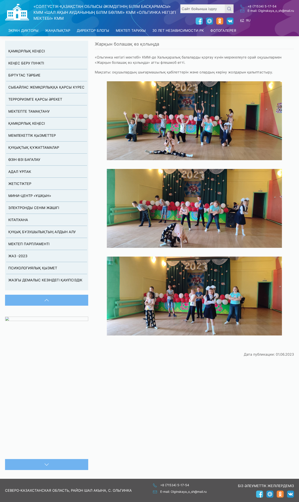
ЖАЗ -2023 (17, 256)
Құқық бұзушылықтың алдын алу (42, 232)
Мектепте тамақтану (29, 111)
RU (248, 20)
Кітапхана (18, 220)
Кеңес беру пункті (26, 63)
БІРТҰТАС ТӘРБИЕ (24, 75)
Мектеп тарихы (131, 30)
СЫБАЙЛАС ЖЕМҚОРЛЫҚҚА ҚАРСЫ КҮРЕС (46, 87)
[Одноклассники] (218, 21)
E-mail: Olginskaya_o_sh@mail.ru (271, 10)
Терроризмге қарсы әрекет (35, 99)
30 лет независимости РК (178, 30)
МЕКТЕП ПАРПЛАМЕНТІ (28, 244)
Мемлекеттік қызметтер (32, 135)
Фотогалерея (223, 30)
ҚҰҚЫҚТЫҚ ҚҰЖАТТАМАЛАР (33, 147)
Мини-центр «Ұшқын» (29, 195)
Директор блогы (93, 30)
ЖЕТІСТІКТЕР (19, 183)
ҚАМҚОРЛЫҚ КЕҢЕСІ (26, 51)
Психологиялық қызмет (32, 268)
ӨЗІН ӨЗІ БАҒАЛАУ (24, 159)
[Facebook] (197, 21)
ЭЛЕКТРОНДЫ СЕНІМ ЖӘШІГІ (33, 208)
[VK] (228, 21)
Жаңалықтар (57, 30)
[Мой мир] (208, 21)
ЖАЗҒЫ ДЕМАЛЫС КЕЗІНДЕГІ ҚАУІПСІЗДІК (45, 280)
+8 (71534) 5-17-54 (262, 6)
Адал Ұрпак (19, 171)
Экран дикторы (23, 30)
